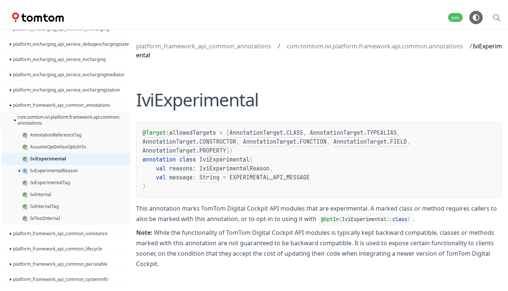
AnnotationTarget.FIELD (370, 142)
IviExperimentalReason (234, 168)
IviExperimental (224, 159)
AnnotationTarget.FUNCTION (285, 142)
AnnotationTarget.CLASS (266, 133)
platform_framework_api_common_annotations (203, 46)
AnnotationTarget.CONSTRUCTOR (189, 142)
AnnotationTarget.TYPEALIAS (353, 133)
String (209, 177)
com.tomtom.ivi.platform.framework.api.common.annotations (375, 46)
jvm (455, 17)
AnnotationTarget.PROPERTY (184, 150)
